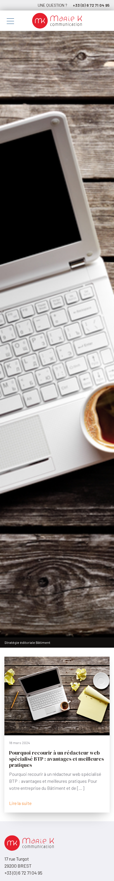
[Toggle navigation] (10, 22)
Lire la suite (20, 803)
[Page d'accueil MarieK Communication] (57, 21)
